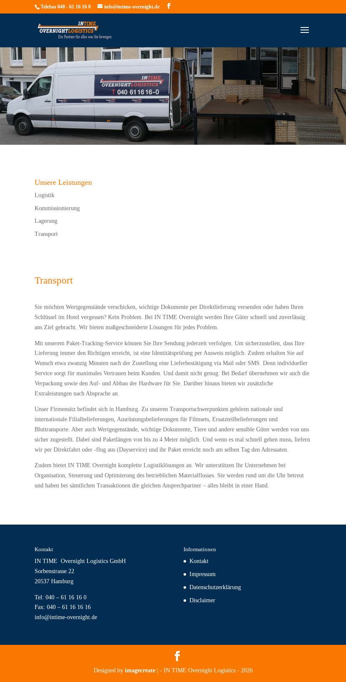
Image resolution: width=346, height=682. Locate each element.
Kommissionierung (57, 208)
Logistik (44, 195)
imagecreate (140, 670)
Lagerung (46, 221)
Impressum (202, 574)
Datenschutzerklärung (215, 587)
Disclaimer (202, 600)
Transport (46, 234)
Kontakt (198, 561)
